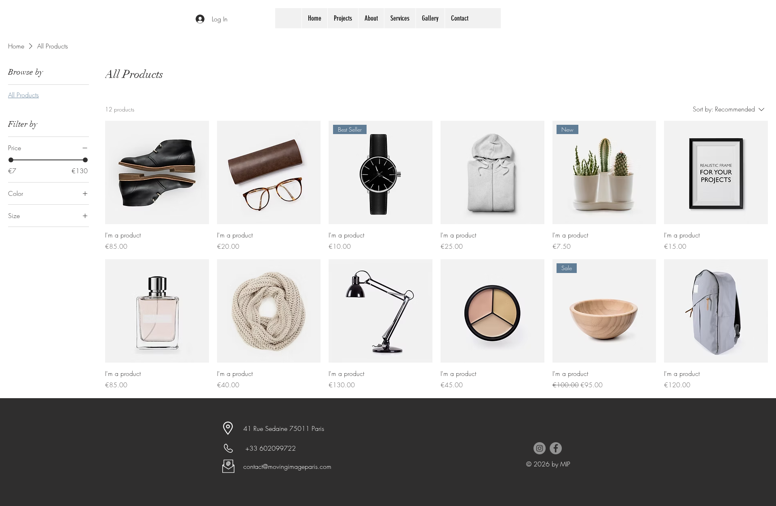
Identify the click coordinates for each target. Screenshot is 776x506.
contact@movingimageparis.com (287, 466)
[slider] (11, 160)
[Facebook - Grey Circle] (556, 448)
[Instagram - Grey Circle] (540, 448)
